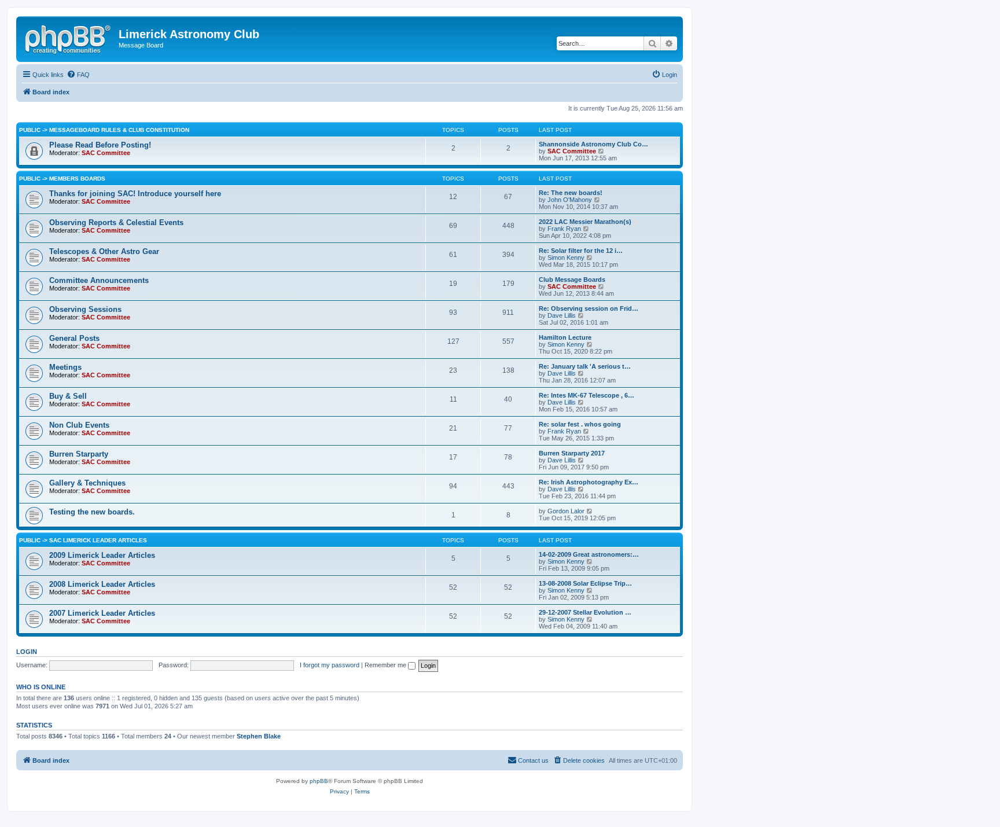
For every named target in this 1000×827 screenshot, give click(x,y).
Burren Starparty (78, 454)
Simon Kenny (565, 257)
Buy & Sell (68, 396)
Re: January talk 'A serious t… (585, 366)
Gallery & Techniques (87, 483)
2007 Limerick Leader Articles (102, 613)
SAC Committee (106, 152)
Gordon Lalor (565, 511)
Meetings (65, 367)
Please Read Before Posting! (100, 145)
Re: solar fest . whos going (580, 424)
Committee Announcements (99, 280)
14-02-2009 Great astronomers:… (589, 554)
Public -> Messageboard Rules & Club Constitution (104, 130)
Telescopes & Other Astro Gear (104, 251)
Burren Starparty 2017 (572, 453)
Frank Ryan (564, 228)
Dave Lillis (561, 315)
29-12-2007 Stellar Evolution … (585, 612)
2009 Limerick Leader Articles (102, 555)
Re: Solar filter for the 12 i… (581, 250)
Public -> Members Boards (62, 178)
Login (26, 651)
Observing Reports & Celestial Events (116, 222)
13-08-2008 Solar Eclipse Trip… (585, 583)
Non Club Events (79, 425)
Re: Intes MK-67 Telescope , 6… (586, 395)
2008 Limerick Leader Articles (102, 584)
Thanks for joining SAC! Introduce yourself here (135, 193)
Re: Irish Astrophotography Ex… (588, 482)
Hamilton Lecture (565, 337)
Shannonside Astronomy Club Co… (593, 144)
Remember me (386, 664)
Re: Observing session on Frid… (588, 308)
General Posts (74, 338)
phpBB (319, 781)
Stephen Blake (259, 736)
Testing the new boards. (92, 512)
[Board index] (69, 37)
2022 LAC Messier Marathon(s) (585, 221)
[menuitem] (78, 75)
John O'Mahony (569, 199)
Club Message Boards (572, 279)
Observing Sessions (85, 309)
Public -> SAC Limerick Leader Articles (83, 540)
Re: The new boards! (570, 192)
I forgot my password (329, 664)
